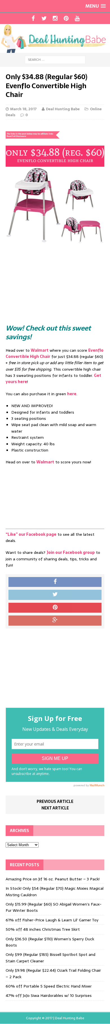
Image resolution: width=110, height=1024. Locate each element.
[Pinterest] (66, 18)
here (71, 394)
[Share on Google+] (55, 620)
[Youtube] (77, 18)
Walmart (40, 350)
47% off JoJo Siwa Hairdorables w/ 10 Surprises (49, 995)
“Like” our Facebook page (31, 534)
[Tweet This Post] (55, 595)
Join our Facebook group (71, 552)
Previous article (55, 801)
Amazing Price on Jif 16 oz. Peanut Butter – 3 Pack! (53, 879)
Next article (55, 808)
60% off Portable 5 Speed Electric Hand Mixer (49, 986)
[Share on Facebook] (55, 582)
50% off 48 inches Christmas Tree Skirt (43, 929)
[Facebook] (33, 18)
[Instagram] (55, 18)
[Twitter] (44, 18)
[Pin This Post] (55, 608)
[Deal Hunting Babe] (55, 38)
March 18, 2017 (23, 109)
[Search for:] (55, 59)
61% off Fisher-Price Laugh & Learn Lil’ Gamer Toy (52, 920)
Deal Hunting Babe (63, 109)
